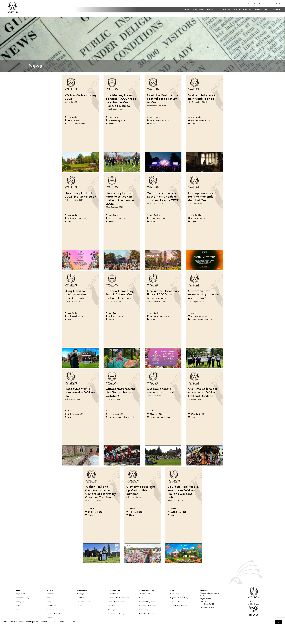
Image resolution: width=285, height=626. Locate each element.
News (266, 9)
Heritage (49, 598)
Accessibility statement (178, 606)
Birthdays (111, 610)
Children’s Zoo (114, 590)
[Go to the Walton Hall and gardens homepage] (35, 8)
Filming (48, 602)
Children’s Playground (147, 602)
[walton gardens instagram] (256, 616)
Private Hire (247, 4)
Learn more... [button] (72, 622)
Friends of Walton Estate (55, 614)
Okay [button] (278, 622)
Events (258, 9)
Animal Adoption (113, 594)
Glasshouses (50, 594)
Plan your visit (197, 9)
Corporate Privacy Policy (178, 598)
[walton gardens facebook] (250, 616)
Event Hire (81, 598)
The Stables (225, 9)
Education (111, 606)
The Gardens (79, 123)
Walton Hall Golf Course (276, 4)
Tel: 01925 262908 (207, 607)
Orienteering (143, 610)
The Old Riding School (124, 417)
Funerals (80, 606)
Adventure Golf (144, 594)
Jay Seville (72, 117)
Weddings (80, 594)
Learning (49, 618)
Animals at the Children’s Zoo (118, 598)
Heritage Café (212, 9)
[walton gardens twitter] (253, 616)
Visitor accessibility (22, 598)
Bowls (141, 598)
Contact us (276, 9)
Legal (171, 590)
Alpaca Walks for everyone (117, 602)
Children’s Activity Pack (147, 606)
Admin (194, 313)
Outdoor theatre (163, 417)
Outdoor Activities (259, 4)
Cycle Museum (51, 606)
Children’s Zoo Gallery (116, 614)
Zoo (252, 4)
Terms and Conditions (177, 602)
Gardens (267, 4)
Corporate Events (83, 602)
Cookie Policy (174, 594)
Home (187, 9)
